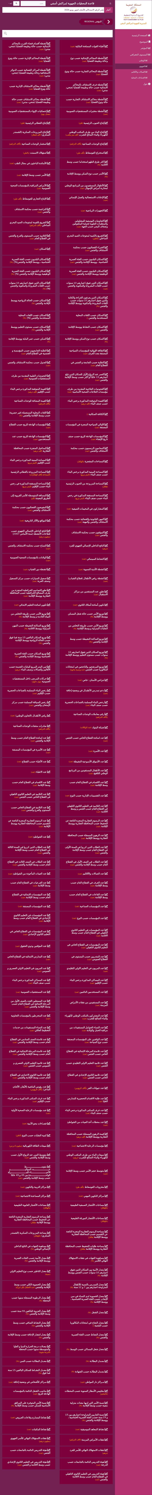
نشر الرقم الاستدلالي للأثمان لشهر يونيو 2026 (84, 9)
